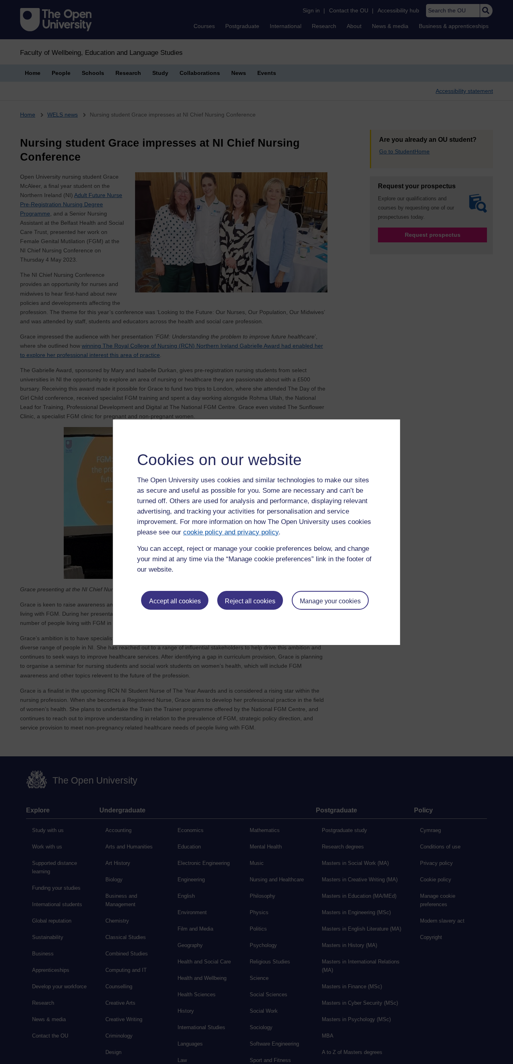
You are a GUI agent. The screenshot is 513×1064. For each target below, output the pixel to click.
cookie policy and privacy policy (231, 532)
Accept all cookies (175, 601)
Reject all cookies (250, 601)
